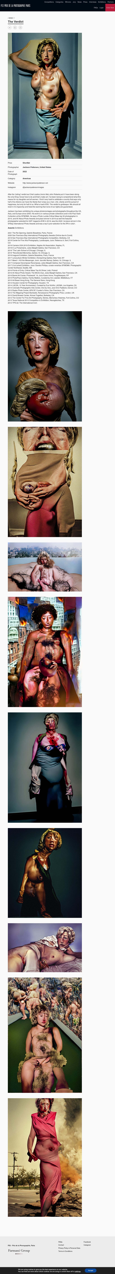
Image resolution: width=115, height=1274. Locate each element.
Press (85, 2)
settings (78, 1272)
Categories (59, 2)
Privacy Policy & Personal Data (69, 1248)
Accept (90, 1270)
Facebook (87, 1242)
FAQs (96, 7)
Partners (111, 2)
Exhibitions (102, 2)
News (80, 2)
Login (102, 7)
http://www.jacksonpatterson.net (35, 183)
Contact (61, 1245)
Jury (74, 2)
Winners (68, 2)
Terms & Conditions (65, 1251)
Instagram (87, 1245)
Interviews (92, 2)
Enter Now (110, 7)
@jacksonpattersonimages (33, 187)
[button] (9, 27)
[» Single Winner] (15, 5)
